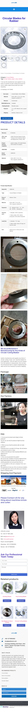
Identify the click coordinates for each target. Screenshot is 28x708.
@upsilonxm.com (10, 536)
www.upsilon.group (8, 539)
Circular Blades (7, 73)
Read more (7, 600)
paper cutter (15, 79)
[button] (14, 9)
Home (2, 73)
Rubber (20, 79)
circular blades (7, 79)
